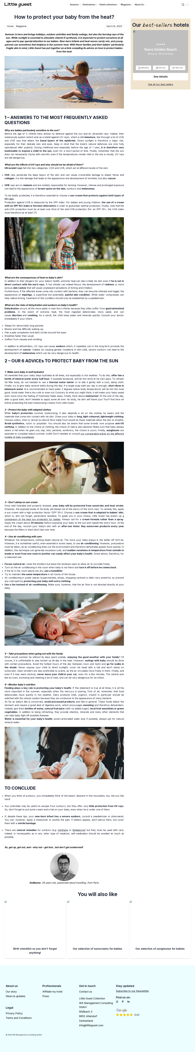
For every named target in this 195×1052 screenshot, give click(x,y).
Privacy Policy (14, 1013)
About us (139, 4)
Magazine (126, 4)
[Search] (183, 5)
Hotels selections (108, 4)
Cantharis (63, 830)
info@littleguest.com (91, 1025)
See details (161, 76)
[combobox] (187, 4)
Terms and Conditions (19, 1017)
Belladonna (79, 830)
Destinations (89, 4)
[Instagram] (117, 1002)
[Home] (18, 4)
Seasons (74, 4)
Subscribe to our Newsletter (132, 991)
